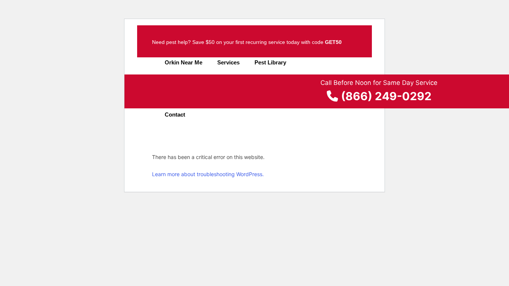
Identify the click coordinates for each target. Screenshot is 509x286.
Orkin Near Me (183, 62)
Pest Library (270, 62)
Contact (175, 114)
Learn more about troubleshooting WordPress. (208, 174)
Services (228, 62)
